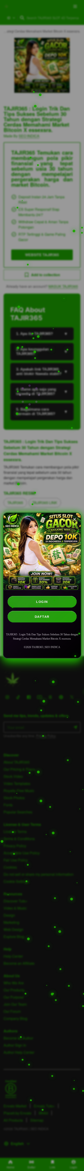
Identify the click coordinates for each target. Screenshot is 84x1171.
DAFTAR (42, 616)
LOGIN (42, 602)
